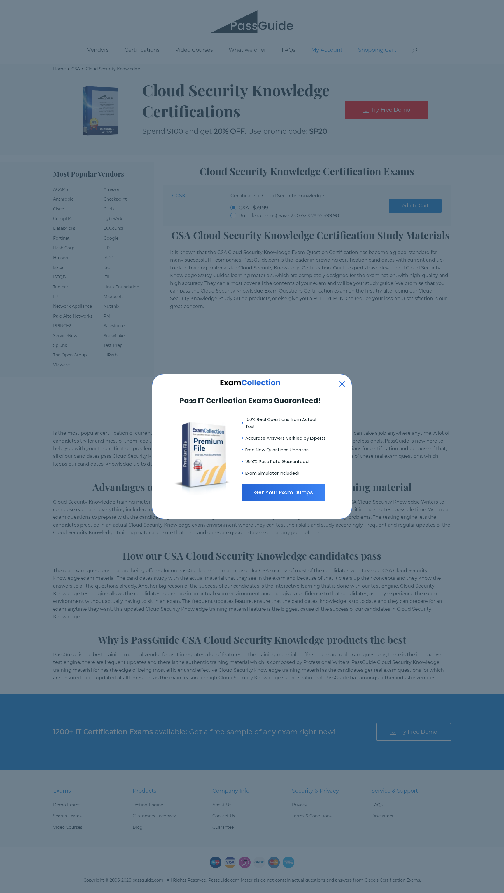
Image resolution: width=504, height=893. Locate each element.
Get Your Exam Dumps (283, 492)
